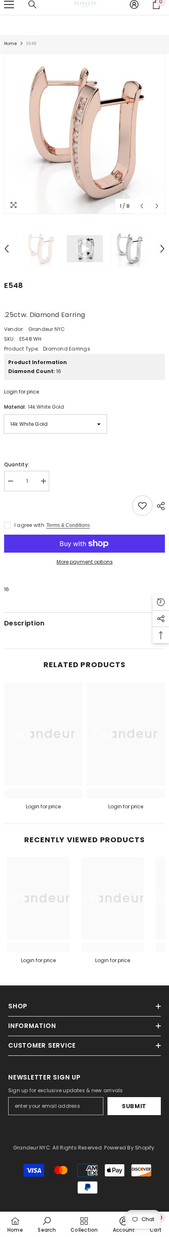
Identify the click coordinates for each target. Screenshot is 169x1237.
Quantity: (16, 464)
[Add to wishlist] (142, 505)
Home (10, 43)
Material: (34, 406)
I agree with (29, 525)
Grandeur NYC (46, 329)
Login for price (21, 391)
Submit (134, 1106)
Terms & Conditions (68, 525)
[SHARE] (159, 506)
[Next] (157, 206)
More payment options (85, 561)
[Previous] (142, 206)
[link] (43, 793)
